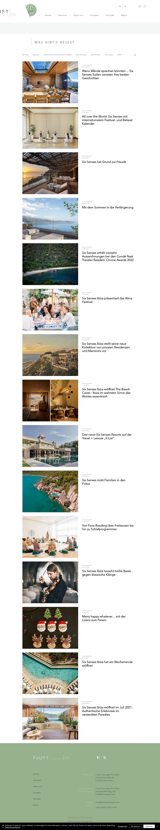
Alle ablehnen (135, 826)
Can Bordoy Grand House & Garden (57, 55)
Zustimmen (149, 826)
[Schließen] (157, 826)
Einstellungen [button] (122, 826)
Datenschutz (86, 817)
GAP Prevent (95, 55)
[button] (135, 55)
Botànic (36, 55)
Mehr (119, 55)
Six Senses (109, 55)
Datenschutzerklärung (12, 827)
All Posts (25, 55)
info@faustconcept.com (108, 802)
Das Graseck (81, 55)
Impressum (73, 817)
